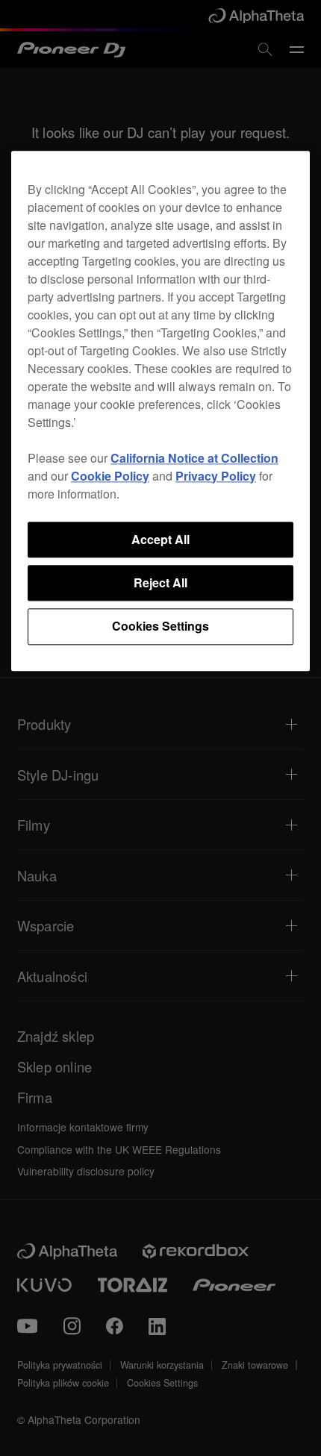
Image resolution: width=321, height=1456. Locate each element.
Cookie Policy (110, 475)
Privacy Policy (215, 475)
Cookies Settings (160, 626)
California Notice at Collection (194, 457)
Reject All (160, 582)
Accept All (160, 539)
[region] (160, 411)
